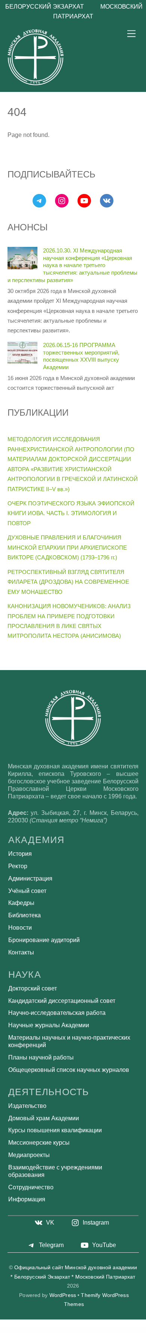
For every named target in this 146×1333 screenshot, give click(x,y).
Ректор (17, 866)
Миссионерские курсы (39, 1142)
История (20, 854)
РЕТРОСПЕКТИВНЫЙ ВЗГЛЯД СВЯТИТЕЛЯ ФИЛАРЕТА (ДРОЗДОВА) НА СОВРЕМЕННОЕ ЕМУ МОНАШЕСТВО (68, 582)
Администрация (30, 878)
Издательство (27, 1106)
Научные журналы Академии (48, 1025)
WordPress (62, 1295)
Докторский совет (32, 988)
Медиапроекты (29, 1155)
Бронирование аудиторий (44, 940)
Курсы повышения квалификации (55, 1130)
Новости (20, 927)
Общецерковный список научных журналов (68, 1070)
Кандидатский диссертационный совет (61, 1001)
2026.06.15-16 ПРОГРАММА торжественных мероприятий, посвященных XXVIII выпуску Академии (81, 356)
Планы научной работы (41, 1057)
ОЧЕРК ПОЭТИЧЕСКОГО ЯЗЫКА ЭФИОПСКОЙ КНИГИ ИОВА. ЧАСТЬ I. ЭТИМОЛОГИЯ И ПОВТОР (70, 513)
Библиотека (24, 915)
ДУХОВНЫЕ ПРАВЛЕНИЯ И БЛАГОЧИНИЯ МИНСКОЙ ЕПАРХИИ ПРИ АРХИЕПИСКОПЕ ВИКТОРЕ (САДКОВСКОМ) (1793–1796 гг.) (67, 547)
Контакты (21, 952)
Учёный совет (27, 891)
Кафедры (21, 903)
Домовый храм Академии (43, 1118)
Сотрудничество (31, 1187)
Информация (26, 1199)
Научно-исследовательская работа (57, 1013)
